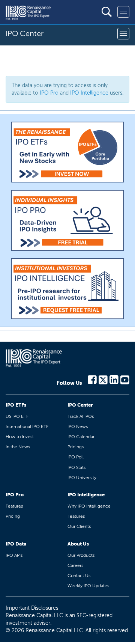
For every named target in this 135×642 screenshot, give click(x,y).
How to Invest (20, 436)
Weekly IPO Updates (88, 585)
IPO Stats (77, 467)
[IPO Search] (107, 12)
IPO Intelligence (89, 93)
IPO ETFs (16, 405)
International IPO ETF (27, 426)
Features (14, 506)
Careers (75, 565)
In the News (18, 446)
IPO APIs (14, 555)
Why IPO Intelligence (89, 506)
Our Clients (79, 526)
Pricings (76, 446)
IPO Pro (49, 93)
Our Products (81, 555)
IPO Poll (76, 457)
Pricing (13, 516)
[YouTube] (124, 379)
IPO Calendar (81, 436)
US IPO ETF (17, 416)
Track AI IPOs (81, 416)
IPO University (82, 477)
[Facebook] (92, 379)
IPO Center (80, 405)
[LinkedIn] (114, 379)
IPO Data (16, 544)
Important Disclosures (32, 608)
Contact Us (79, 575)
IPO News (78, 426)
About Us (78, 544)
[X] (103, 379)
